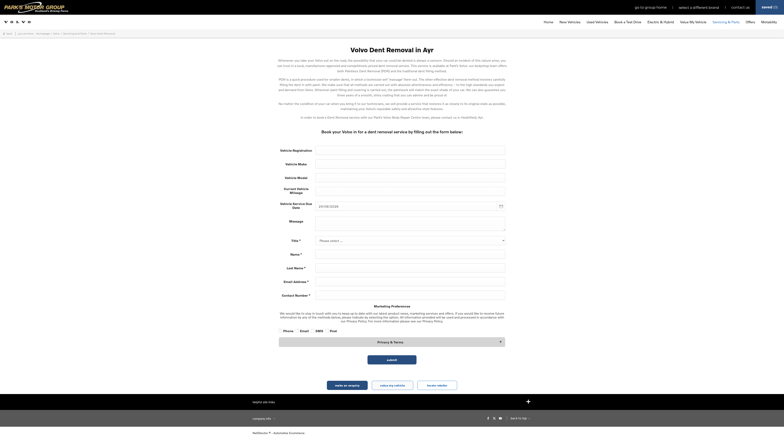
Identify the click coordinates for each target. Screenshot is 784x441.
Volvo (56, 33)
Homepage (43, 33)
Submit (392, 360)
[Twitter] (494, 418)
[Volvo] (17, 22)
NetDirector (261, 433)
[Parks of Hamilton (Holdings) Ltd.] (36, 7)
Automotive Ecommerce (289, 433)
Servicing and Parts (75, 33)
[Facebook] (488, 418)
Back (9, 33)
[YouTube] (500, 418)
